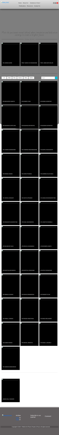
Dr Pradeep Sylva (45, 294)
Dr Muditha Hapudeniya (9, 270)
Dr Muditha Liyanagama (28, 270)
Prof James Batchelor (46, 62)
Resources (30, 6)
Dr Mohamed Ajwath (46, 246)
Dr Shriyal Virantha (27, 342)
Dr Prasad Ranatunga (28, 318)
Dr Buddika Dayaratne (46, 125)
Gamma (20, 77)
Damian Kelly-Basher (8, 399)
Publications (22, 6)
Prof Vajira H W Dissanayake (29, 62)
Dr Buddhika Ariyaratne (28, 125)
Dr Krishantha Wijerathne (10, 222)
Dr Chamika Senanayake (9, 149)
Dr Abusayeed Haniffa (9, 101)
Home (20, 3)
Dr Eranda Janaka (8, 173)
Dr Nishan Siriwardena (28, 294)
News (17, 417)
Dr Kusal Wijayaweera (28, 222)
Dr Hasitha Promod (27, 198)
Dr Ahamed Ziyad (26, 101)
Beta (14, 77)
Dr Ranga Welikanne (46, 318)
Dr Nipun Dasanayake (46, 270)
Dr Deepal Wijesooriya (46, 149)
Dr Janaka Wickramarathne (48, 198)
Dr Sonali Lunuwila (45, 342)
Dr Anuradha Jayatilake (9, 125)
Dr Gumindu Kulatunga (46, 173)
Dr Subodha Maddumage (9, 366)
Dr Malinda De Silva (8, 246)
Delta (26, 77)
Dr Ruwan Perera (7, 342)
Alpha (9, 77)
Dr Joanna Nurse (7, 62)
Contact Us (37, 6)
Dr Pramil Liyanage (8, 318)
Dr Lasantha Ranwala (46, 222)
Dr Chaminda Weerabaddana (29, 149)
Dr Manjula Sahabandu (28, 246)
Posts (17, 419)
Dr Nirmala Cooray (8, 294)
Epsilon (31, 77)
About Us (25, 3)
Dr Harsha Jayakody (8, 198)
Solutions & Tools (35, 3)
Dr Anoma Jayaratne (46, 101)
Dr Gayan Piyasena (27, 173)
